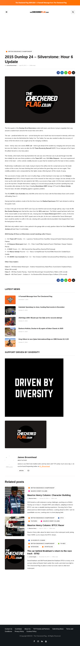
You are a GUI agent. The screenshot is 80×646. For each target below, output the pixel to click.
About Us (27, 629)
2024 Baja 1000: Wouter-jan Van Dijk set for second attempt (40, 318)
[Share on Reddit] (69, 72)
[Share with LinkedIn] (62, 72)
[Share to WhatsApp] (66, 72)
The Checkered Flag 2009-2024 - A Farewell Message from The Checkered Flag (41, 3)
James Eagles (32, 557)
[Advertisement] (40, 32)
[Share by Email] (73, 72)
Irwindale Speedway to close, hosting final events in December (42, 307)
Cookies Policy (31, 631)
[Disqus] (40, 597)
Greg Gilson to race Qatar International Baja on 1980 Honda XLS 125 (44, 339)
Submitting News (58, 629)
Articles (21, 470)
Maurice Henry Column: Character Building (49, 495)
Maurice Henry (32, 498)
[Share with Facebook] (58, 72)
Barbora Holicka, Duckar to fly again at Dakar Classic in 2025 (41, 328)
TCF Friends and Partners (41, 629)
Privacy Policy (19, 631)
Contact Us (8, 629)
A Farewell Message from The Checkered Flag (35, 296)
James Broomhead (11, 65)
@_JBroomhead (44, 466)
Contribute (18, 629)
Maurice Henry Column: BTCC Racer (45, 525)
